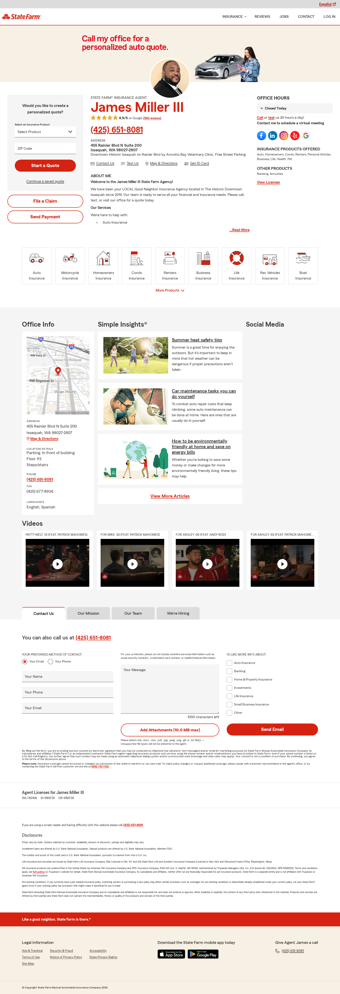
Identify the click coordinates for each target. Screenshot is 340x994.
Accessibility (98, 950)
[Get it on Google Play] (203, 954)
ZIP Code (25, 148)
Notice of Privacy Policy (66, 957)
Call (260, 117)
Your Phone (63, 661)
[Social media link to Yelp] (295, 135)
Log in (329, 16)
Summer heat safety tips (197, 340)
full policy (39, 871)
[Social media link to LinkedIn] (272, 135)
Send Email (272, 729)
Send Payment (45, 217)
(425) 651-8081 (117, 130)
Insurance (233, 16)
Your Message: (135, 670)
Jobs (284, 16)
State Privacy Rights (103, 957)
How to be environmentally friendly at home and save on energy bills (201, 447)
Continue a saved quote (45, 181)
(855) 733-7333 (100, 766)
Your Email (36, 661)
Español (325, 4)
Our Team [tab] (133, 613)
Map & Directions (44, 439)
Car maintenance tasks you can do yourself (204, 394)
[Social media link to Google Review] (306, 135)
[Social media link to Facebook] (261, 135)
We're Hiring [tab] (178, 613)
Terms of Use (31, 957)
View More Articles (170, 496)
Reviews (262, 16)
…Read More (239, 230)
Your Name (33, 676)
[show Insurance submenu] (244, 16)
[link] (21, 16)
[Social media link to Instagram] (283, 135)
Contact (306, 16)
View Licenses (268, 182)
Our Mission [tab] (88, 613)
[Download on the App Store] (171, 954)
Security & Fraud (61, 950)
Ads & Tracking (32, 950)
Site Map (28, 963)
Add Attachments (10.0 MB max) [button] (170, 730)
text (271, 117)
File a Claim (45, 201)
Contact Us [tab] (44, 613)
